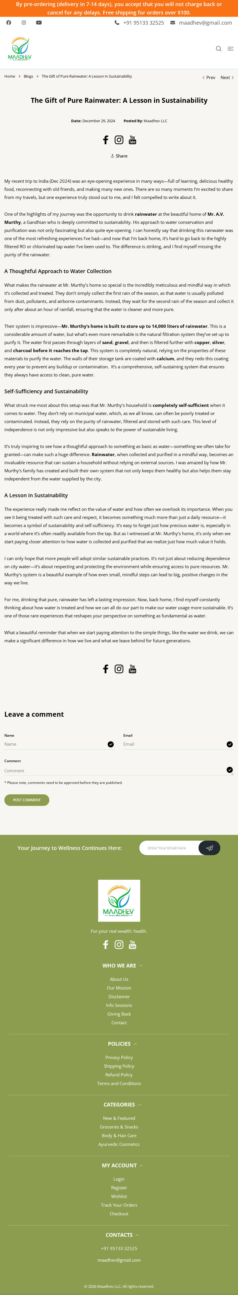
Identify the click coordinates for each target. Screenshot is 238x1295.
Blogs (28, 76)
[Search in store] (219, 48)
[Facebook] (10, 22)
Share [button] (122, 156)
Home (9, 76)
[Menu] (231, 48)
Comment (12, 760)
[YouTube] (40, 22)
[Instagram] (25, 22)
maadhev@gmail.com (205, 22)
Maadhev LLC (109, 1286)
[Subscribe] (209, 848)
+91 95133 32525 (143, 22)
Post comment (27, 800)
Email (127, 735)
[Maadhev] (20, 49)
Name (9, 735)
